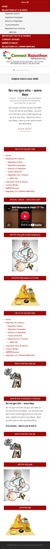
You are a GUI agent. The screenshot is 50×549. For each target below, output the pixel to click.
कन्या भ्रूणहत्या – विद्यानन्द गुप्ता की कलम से (21, 426)
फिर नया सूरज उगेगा (29, 103)
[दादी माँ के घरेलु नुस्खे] (17, 471)
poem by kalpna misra (29, 101)
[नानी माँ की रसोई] (20, 514)
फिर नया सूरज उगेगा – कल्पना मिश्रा (20, 403)
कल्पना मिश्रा (18, 103)
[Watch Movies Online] (13, 370)
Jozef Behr (22, 98)
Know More (25, 129)
